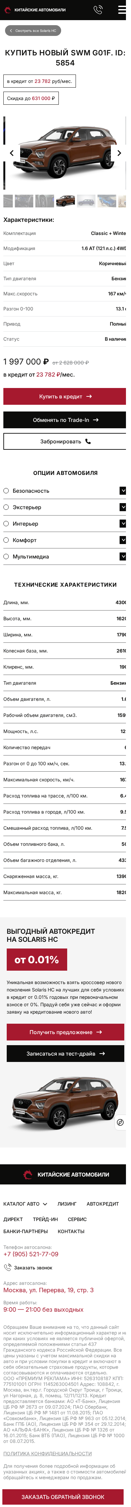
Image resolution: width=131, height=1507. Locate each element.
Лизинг (67, 1204)
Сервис (77, 1219)
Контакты (71, 1231)
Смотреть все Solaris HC (35, 31)
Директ (13, 1219)
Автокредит (103, 1204)
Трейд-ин (45, 1219)
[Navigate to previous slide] (11, 153)
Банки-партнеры (25, 1231)
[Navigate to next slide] (119, 153)
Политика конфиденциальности (47, 1453)
